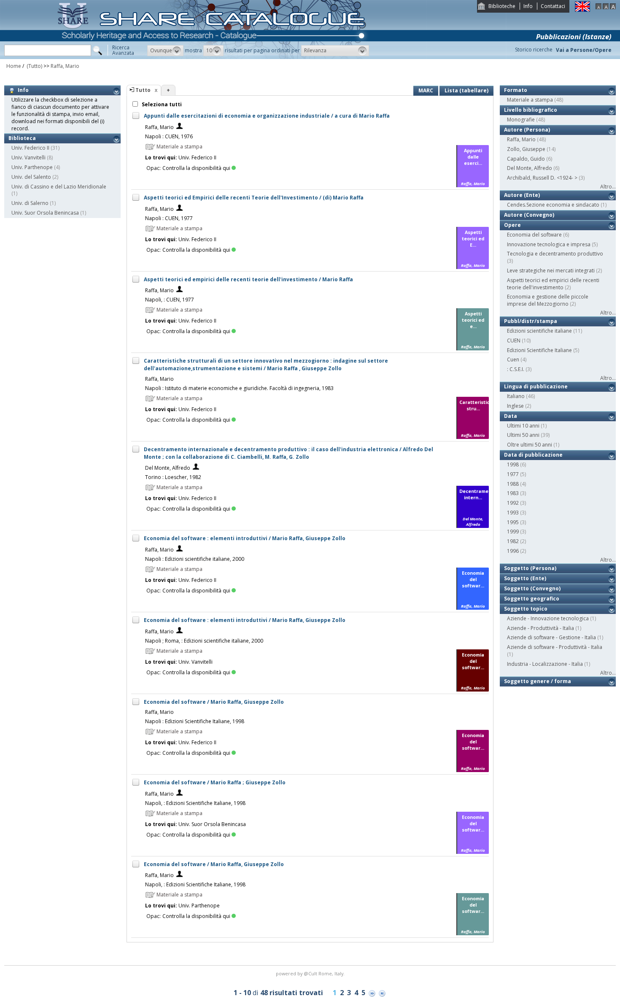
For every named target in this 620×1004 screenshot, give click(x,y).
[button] (165, 50)
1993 (513, 512)
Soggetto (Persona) (530, 568)
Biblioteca (22, 138)
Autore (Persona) (527, 129)
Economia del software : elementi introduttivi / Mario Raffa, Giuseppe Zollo (244, 538)
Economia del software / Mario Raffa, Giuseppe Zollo (214, 701)
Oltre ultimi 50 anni (529, 444)
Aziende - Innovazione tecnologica (548, 618)
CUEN (513, 340)
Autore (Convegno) (529, 214)
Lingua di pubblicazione (536, 386)
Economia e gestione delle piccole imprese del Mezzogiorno (547, 300)
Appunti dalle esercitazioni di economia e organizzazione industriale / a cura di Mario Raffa (267, 115)
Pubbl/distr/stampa (530, 321)
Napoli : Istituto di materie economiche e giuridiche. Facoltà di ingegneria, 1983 (239, 388)
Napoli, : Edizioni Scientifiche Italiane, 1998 (195, 803)
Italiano (516, 396)
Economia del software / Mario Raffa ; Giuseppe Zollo (215, 782)
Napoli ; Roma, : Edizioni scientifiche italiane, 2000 (204, 640)
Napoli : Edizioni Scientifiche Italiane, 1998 (194, 721)
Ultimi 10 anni (523, 425)
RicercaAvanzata (123, 50)
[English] (582, 9)
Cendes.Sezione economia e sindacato (553, 204)
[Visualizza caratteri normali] (606, 7)
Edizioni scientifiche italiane (539, 330)
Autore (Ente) (522, 195)
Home (13, 66)
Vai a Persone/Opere (584, 50)
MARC (425, 90)
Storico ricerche (534, 49)
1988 (513, 483)
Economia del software (534, 234)
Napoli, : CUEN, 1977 (169, 299)
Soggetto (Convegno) (532, 588)
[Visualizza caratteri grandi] (613, 7)
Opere (512, 225)
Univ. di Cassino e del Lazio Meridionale (58, 186)
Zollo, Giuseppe (526, 149)
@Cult (311, 973)
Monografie (521, 119)
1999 (513, 531)
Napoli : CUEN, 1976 (169, 136)
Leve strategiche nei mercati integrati (551, 270)
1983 (513, 493)
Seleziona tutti (161, 104)
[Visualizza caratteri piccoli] (598, 7)
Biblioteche (501, 6)
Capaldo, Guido (526, 158)
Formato (515, 90)
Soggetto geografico (531, 598)
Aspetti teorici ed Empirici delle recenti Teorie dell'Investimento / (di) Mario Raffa (254, 197)
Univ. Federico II (30, 147)
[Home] (213, 57)
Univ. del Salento (31, 176)
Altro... (608, 186)
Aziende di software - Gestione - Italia (551, 637)
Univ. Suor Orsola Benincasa (45, 212)
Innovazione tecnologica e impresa (548, 244)
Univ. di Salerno (30, 203)
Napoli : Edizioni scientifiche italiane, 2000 (194, 559)
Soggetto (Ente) (525, 578)
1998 (513, 464)
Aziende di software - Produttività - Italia (554, 647)
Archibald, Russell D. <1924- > (542, 177)
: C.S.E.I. (515, 369)
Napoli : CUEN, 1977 (169, 218)
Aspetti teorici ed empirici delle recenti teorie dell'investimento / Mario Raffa (248, 279)
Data (510, 416)
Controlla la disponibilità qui (196, 168)
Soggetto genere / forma (537, 681)
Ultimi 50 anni (523, 435)
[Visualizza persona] (179, 127)
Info (528, 6)
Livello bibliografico (530, 109)
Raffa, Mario (65, 66)
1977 (513, 474)
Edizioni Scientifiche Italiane (539, 350)
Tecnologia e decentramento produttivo (555, 253)
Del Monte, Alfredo (167, 467)
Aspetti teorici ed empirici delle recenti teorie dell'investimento (553, 284)
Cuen (513, 359)
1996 (513, 550)
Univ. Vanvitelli (28, 157)
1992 (513, 502)
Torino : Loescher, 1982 (173, 477)
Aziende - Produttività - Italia (540, 628)
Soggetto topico (525, 608)
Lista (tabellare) (466, 90)
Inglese (515, 405)
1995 (513, 522)
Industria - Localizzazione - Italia (545, 664)
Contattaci (553, 6)
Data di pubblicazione (533, 454)
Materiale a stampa (530, 99)
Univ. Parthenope (32, 167)
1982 (513, 541)
